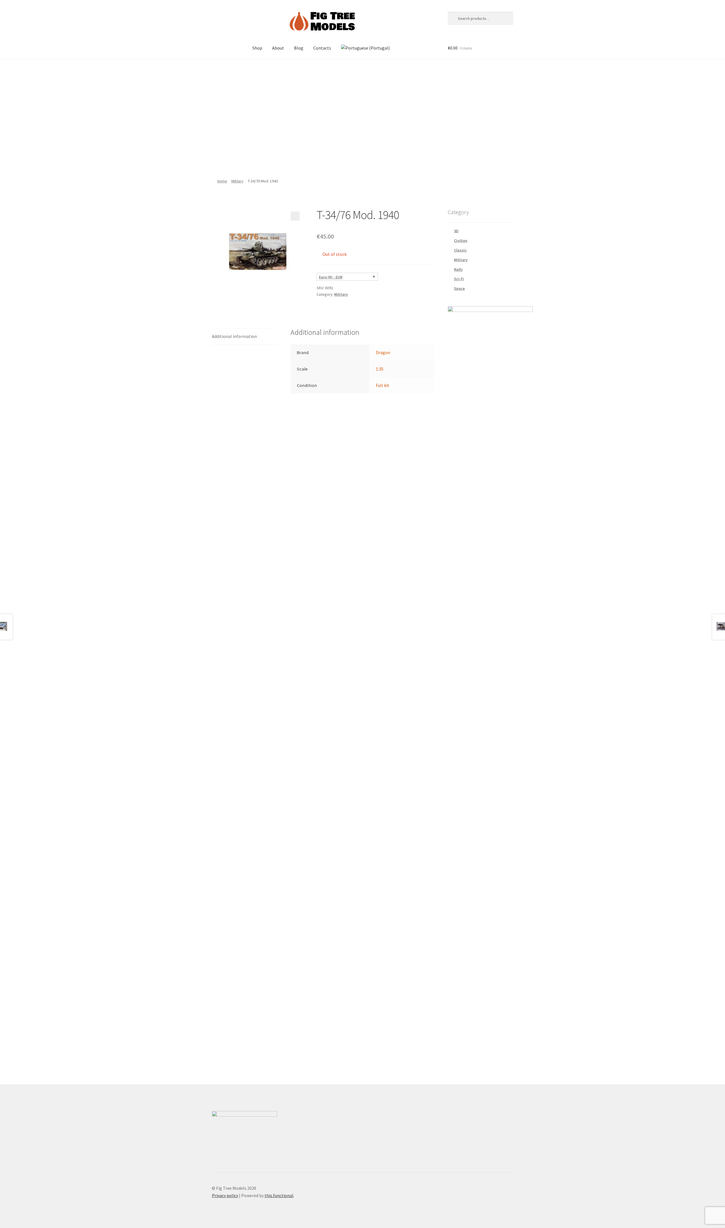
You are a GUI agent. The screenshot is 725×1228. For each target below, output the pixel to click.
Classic (460, 250)
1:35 (379, 369)
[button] (295, 216)
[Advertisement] (362, 116)
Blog (298, 48)
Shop (257, 48)
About (278, 48)
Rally (458, 269)
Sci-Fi (459, 278)
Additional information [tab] (234, 336)
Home (222, 181)
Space (459, 288)
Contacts (322, 48)
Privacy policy (225, 1195)
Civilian (460, 240)
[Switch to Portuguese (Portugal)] (365, 48)
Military (237, 181)
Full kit (382, 385)
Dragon (383, 352)
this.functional (279, 1195)
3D (456, 230)
